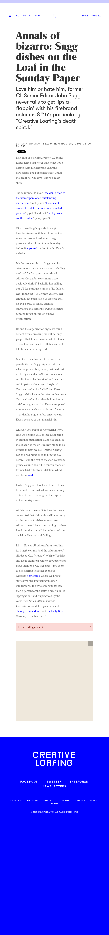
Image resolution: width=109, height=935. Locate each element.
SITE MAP (64, 801)
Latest (38, 16)
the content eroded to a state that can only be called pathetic (39, 208)
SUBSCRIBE (96, 16)
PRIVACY (95, 801)
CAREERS (80, 801)
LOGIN (85, 16)
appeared (32, 248)
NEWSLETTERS (54, 786)
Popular (27, 16)
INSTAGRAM (79, 781)
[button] (90, 643)
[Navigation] (9, 16)
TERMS (54, 804)
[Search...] (17, 16)
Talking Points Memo (28, 611)
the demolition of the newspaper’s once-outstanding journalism (40, 198)
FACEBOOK (29, 781)
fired (30, 475)
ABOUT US (32, 801)
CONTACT (48, 801)
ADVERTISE (15, 801)
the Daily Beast (55, 611)
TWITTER (54, 781)
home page (33, 575)
